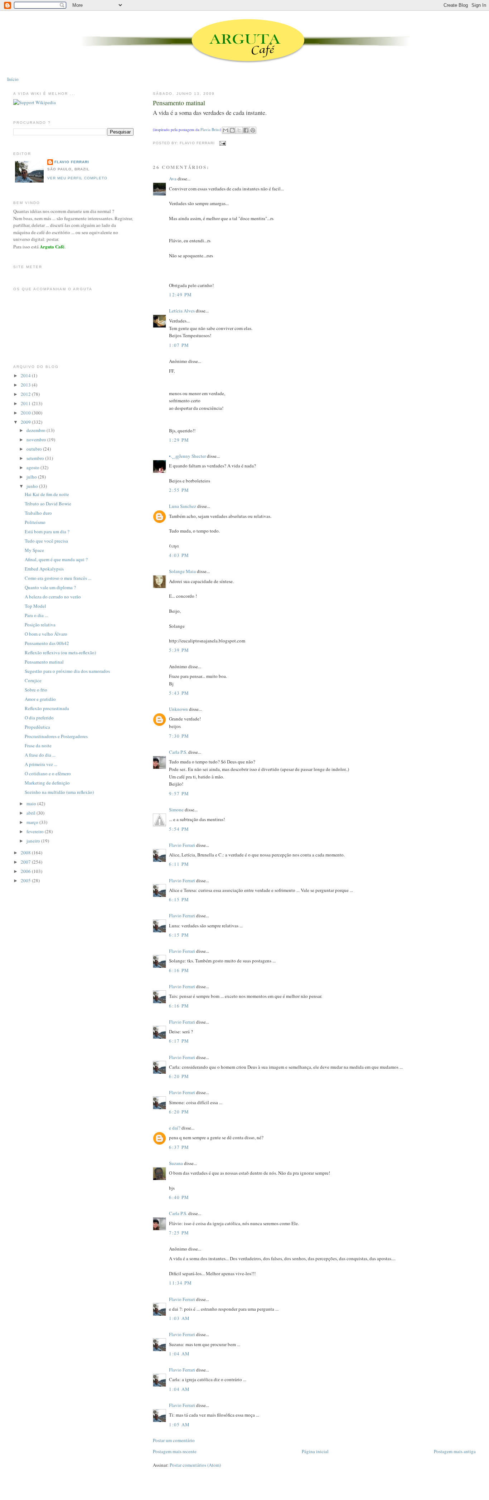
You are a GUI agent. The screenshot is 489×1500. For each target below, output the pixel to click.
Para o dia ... (36, 615)
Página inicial (315, 1451)
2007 (26, 862)
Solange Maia (182, 571)
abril (31, 813)
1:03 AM (179, 1318)
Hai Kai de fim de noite (47, 494)
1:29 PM (179, 440)
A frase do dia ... (40, 755)
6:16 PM (179, 970)
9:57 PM (179, 793)
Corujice (33, 680)
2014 (26, 375)
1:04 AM (179, 1353)
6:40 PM (179, 1197)
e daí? (174, 1128)
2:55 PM (179, 490)
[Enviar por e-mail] (225, 130)
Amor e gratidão (40, 699)
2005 (26, 880)
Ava (172, 178)
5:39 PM (179, 650)
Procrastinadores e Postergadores (56, 736)
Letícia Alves (182, 310)
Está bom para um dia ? (47, 531)
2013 (26, 385)
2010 (26, 412)
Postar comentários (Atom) (195, 1465)
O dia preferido (39, 717)
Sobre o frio (36, 689)
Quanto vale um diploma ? (50, 587)
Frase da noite (38, 745)
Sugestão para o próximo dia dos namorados (67, 671)
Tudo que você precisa (46, 541)
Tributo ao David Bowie (48, 503)
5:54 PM (179, 829)
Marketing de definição (47, 783)
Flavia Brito (210, 129)
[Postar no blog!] (232, 130)
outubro (34, 449)
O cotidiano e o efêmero (48, 773)
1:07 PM (179, 345)
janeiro (33, 841)
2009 (26, 422)
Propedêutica (37, 727)
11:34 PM (180, 1283)
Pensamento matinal (179, 102)
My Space (34, 550)
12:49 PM (180, 294)
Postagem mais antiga (455, 1451)
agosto (33, 467)
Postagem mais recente (175, 1451)
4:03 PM (179, 555)
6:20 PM (179, 1076)
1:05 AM (179, 1424)
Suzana (176, 1163)
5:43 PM (179, 693)
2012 (26, 394)
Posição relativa (40, 624)
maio (31, 803)
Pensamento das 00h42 (47, 643)
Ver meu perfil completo (77, 178)
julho (32, 477)
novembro (36, 439)
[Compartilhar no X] (239, 130)
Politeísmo (35, 522)
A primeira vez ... (41, 764)
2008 (26, 852)
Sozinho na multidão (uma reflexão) (59, 792)
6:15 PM (179, 899)
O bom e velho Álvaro (46, 634)
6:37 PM (179, 1147)
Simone (176, 809)
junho (32, 486)
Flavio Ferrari (182, 845)
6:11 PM (179, 864)
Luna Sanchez (182, 506)
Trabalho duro (38, 513)
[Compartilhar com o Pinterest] (252, 130)
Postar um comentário (174, 1440)
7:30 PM (179, 736)
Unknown (178, 709)
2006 (26, 871)
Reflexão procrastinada (47, 708)
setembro (35, 458)
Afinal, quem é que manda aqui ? (56, 559)
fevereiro (35, 831)
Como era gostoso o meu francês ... (58, 578)
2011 (26, 403)
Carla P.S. (178, 752)
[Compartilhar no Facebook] (246, 130)
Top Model (35, 606)
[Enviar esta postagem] (221, 143)
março (32, 822)
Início (13, 79)
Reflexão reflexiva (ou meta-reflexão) (60, 652)
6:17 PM (179, 1041)
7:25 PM (179, 1232)
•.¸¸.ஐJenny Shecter (187, 456)
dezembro (36, 430)
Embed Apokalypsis (44, 568)
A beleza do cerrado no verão (53, 596)
